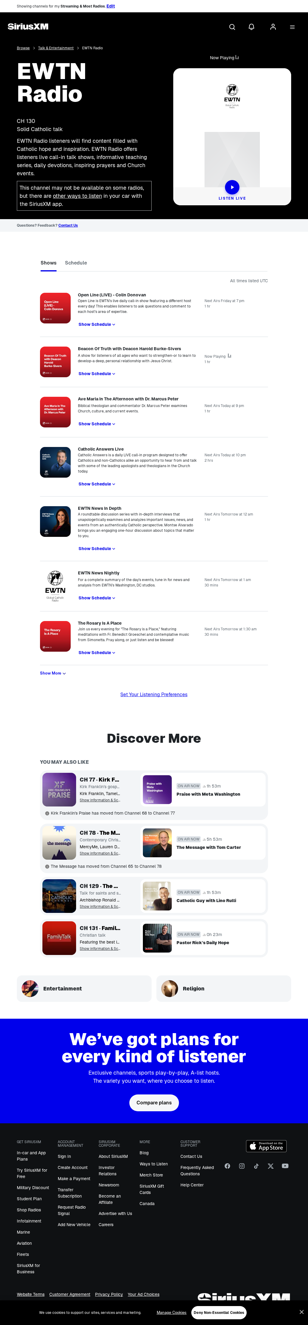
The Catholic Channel (112, 886)
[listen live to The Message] (59, 843)
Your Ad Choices (143, 1294)
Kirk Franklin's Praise (110, 779)
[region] (154, 1312)
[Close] (301, 1312)
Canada (147, 1203)
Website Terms (31, 1294)
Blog (144, 1152)
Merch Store (151, 1175)
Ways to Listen (154, 1164)
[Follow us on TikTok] (256, 1168)
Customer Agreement (69, 1294)
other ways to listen (77, 195)
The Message (110, 833)
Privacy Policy (109, 1294)
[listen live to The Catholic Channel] (59, 896)
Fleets (23, 1254)
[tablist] (154, 264)
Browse (23, 48)
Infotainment (29, 1221)
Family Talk (111, 928)
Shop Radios (29, 1210)
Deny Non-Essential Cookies (219, 1312)
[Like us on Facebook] (227, 1168)
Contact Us (68, 225)
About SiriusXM (113, 1156)
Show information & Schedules (100, 800)
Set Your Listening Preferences (153, 694)
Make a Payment (74, 1178)
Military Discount (33, 1187)
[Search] (232, 27)
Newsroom (109, 1185)
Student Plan (29, 1198)
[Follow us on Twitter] (270, 1168)
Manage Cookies (172, 1312)
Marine (23, 1232)
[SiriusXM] (28, 27)
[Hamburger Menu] (292, 27)
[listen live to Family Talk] (59, 938)
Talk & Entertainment (56, 48)
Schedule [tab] (76, 263)
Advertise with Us (115, 1213)
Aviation (24, 1243)
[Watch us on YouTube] (285, 1168)
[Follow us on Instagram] (241, 1168)
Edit (110, 6)
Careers (106, 1224)
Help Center (192, 1185)
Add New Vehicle (74, 1224)
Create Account (73, 1167)
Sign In (64, 1156)
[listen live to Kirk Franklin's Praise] (59, 789)
